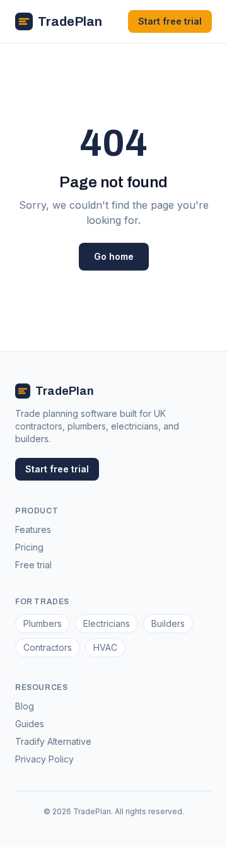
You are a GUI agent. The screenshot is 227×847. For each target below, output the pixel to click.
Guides (29, 723)
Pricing (29, 547)
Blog (24, 706)
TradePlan (70, 21)
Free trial (33, 564)
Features (33, 529)
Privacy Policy (44, 759)
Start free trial (170, 21)
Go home (114, 256)
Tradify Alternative (53, 741)
